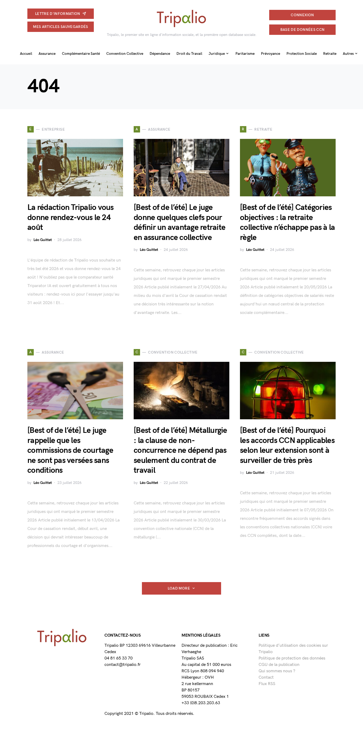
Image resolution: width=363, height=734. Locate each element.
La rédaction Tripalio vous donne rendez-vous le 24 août (70, 217)
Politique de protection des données (292, 658)
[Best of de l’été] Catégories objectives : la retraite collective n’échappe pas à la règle (287, 222)
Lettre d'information (57, 13)
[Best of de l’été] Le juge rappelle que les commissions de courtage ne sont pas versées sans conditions (70, 450)
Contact (266, 677)
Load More (179, 588)
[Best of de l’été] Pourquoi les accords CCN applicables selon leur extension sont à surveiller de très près (287, 445)
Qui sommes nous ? (277, 671)
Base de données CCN (302, 29)
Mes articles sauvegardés (60, 26)
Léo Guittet (42, 240)
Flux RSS (267, 683)
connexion (302, 15)
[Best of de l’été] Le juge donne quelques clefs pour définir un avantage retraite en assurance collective (179, 222)
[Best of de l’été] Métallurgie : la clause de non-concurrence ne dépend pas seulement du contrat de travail (180, 450)
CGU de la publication (279, 664)
